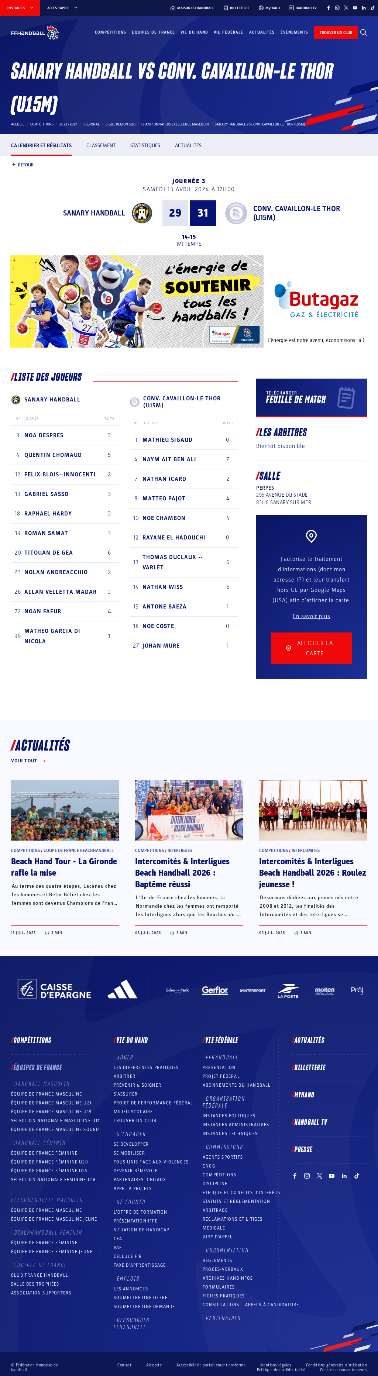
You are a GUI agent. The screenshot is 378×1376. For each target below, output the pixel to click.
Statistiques (145, 145)
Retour (26, 164)
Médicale (214, 1228)
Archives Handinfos (228, 1278)
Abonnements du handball (237, 1085)
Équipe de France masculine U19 (51, 1111)
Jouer (125, 1058)
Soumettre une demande (144, 1306)
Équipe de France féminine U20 (49, 1162)
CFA (118, 1238)
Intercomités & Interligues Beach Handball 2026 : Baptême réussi (182, 873)
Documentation (227, 1250)
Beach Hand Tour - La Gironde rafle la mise (64, 867)
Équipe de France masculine (46, 1094)
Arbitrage (215, 1210)
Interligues (180, 850)
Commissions (225, 1147)
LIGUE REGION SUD (120, 124)
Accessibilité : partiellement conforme (210, 1365)
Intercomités (306, 850)
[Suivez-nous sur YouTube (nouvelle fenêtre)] (355, 8)
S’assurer (126, 1094)
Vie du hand (194, 32)
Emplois (128, 1279)
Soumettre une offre (141, 1297)
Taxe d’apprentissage (140, 1265)
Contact (124, 1365)
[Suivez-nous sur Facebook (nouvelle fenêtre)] (328, 8)
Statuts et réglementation (236, 1201)
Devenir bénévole (136, 1170)
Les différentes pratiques (146, 1067)
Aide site (154, 1365)
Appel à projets (133, 1188)
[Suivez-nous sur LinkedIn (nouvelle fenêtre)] (364, 8)
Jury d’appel (218, 1236)
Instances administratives (236, 1124)
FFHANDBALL (222, 1058)
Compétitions (110, 32)
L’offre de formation (141, 1212)
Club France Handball (39, 1275)
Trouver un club (135, 1120)
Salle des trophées (35, 1284)
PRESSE (303, 1149)
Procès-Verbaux (223, 1269)
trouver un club (336, 32)
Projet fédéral (221, 1076)
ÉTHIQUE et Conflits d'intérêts (241, 1192)
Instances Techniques (230, 1133)
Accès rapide (58, 8)
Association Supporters (41, 1293)
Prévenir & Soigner (138, 1085)
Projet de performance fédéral (153, 1103)
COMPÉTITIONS (219, 1174)
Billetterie (310, 1068)
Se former (131, 1202)
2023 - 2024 (68, 124)
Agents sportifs (223, 1157)
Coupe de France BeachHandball (79, 850)
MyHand (305, 1095)
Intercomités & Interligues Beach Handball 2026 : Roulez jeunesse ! (312, 873)
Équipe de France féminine (44, 1153)
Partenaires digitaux (140, 1179)
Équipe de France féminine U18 (49, 1170)
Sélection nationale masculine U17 (55, 1120)
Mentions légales (275, 1365)
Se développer (131, 1144)
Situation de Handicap (141, 1229)
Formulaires (219, 1287)
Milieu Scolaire (133, 1111)
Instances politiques (229, 1115)
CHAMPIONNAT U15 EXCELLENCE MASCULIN (175, 124)
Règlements (217, 1260)
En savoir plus (311, 616)
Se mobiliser (129, 1153)
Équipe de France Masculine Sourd (55, 1129)
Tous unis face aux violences (151, 1162)
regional (91, 124)
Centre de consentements (343, 1370)
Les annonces (131, 1288)
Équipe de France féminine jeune (52, 1251)
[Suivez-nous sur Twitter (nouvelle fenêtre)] (346, 8)
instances (16, 8)
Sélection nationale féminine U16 (53, 1179)
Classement (101, 145)
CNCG (209, 1166)
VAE (118, 1247)
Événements (295, 32)
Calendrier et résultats (41, 145)
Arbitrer (125, 1076)
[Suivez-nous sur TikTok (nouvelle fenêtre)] (373, 8)
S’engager (131, 1134)
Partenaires (223, 1318)
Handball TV (311, 1122)
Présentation (219, 1067)
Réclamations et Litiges (233, 1219)
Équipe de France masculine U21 (51, 1103)
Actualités (262, 32)
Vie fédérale (228, 32)
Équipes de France (153, 32)
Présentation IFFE (136, 1221)
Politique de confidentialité (281, 1370)
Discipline (215, 1183)
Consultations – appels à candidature (251, 1304)
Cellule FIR (128, 1256)
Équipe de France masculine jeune (54, 1219)
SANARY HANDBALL (94, 213)
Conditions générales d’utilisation (336, 1365)
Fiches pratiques (224, 1296)
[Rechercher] (363, 32)
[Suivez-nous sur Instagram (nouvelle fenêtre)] (337, 8)
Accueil (17, 124)
